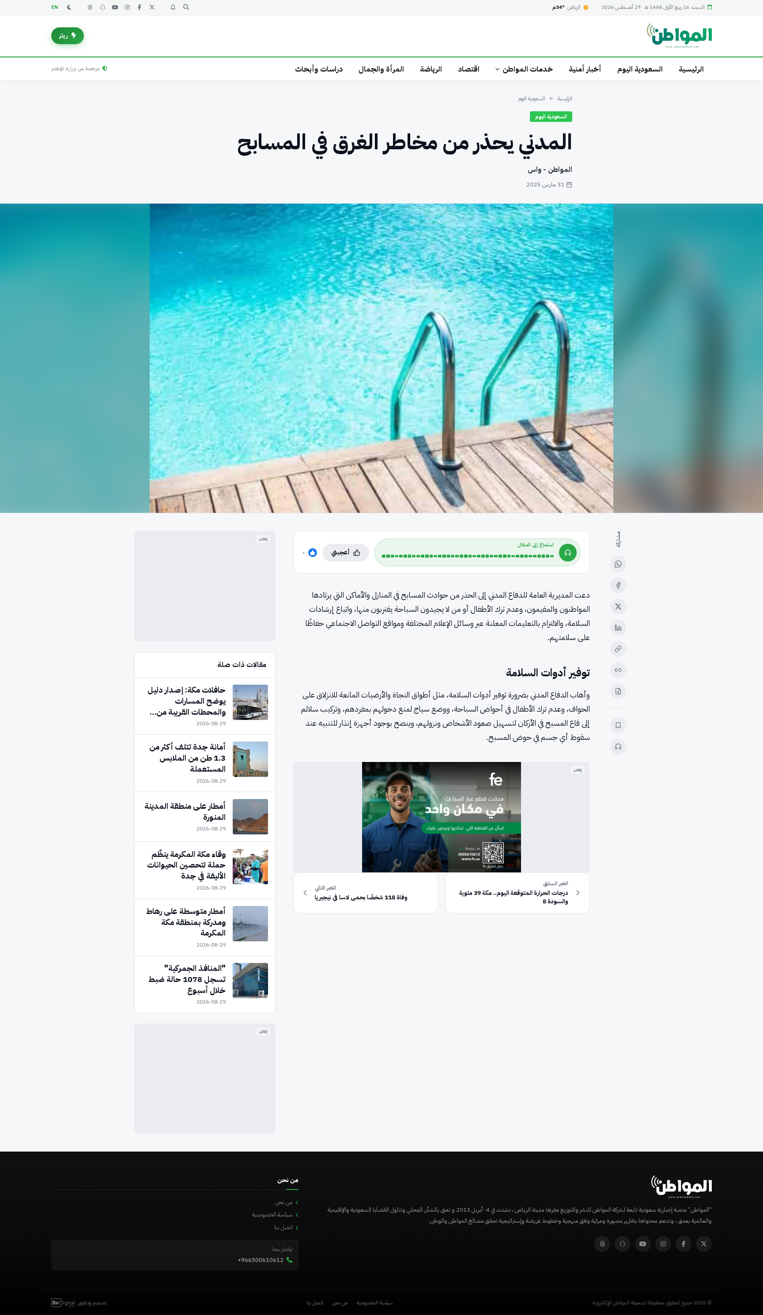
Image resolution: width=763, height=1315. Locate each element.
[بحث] (186, 7)
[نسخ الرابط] (618, 649)
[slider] (468, 556)
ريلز (63, 35)
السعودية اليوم (640, 69)
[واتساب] (618, 564)
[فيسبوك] (139, 7)
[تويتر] (152, 7)
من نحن (284, 1202)
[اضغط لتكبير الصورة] (381, 358)
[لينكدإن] (618, 628)
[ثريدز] (90, 7)
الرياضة (431, 69)
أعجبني (340, 552)
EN (54, 7)
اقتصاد (469, 69)
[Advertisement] (205, 586)
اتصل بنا (283, 1227)
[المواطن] (679, 35)
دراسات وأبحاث (319, 69)
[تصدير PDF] (618, 691)
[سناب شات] (102, 7)
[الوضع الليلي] (69, 7)
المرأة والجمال (381, 69)
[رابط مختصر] (618, 670)
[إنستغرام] (127, 7)
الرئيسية (691, 69)
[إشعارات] (172, 7)
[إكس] (618, 606)
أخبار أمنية (585, 69)
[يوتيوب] (115, 7)
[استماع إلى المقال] (618, 746)
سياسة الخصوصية (272, 1214)
